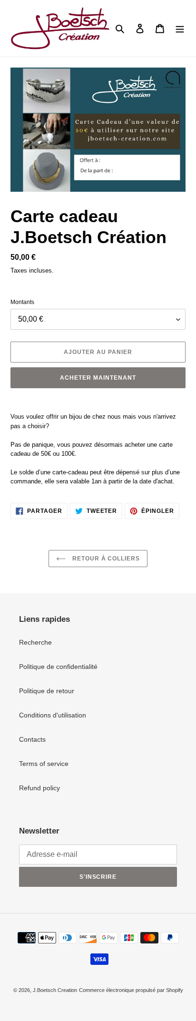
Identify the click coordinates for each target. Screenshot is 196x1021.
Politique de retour (46, 691)
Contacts (32, 739)
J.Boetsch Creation (55, 990)
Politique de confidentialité (58, 666)
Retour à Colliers (105, 558)
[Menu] (180, 28)
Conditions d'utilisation (52, 715)
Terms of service (44, 763)
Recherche (35, 642)
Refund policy (39, 788)
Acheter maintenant (98, 377)
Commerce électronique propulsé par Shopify (131, 990)
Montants (22, 302)
